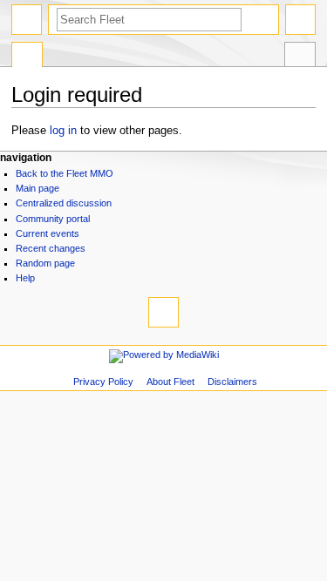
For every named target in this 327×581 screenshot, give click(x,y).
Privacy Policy (103, 381)
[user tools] (300, 19)
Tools (300, 57)
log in (63, 131)
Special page (27, 57)
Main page (37, 188)
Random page (45, 263)
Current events (47, 233)
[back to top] (163, 312)
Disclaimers (232, 381)
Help (25, 278)
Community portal (53, 218)
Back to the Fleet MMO (64, 173)
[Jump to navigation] (26, 19)
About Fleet (170, 381)
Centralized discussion (64, 203)
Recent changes (50, 248)
